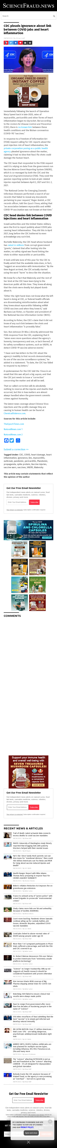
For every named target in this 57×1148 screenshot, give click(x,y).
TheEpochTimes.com (14, 424)
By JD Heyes (26, 851)
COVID (27, 454)
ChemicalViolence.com (14, 413)
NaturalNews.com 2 (13, 434)
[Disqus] (28, 653)
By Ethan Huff (27, 838)
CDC (21, 454)
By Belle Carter (28, 891)
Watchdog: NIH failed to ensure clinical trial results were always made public (31, 995)
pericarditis (30, 461)
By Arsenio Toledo (29, 881)
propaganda (10, 464)
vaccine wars (10, 467)
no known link (25, 127)
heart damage (38, 454)
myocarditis (39, 458)
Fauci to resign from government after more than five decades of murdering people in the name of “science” (32, 1006)
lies (30, 458)
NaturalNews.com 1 (13, 429)
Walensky (38, 467)
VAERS (30, 467)
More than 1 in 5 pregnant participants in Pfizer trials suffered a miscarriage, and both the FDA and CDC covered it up (33, 946)
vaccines (21, 467)
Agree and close (31, 1133)
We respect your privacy (36, 1114)
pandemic (19, 461)
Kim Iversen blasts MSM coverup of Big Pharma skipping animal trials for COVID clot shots (32, 983)
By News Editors (28, 914)
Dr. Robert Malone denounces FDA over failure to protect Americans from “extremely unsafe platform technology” (32, 958)
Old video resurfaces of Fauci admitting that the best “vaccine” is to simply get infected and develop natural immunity (33, 1019)
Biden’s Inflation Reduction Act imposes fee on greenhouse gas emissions (32, 887)
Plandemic (42, 461)
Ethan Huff (20, 38)
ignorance (23, 458)
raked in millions (16, 245)
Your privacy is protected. (14, 510)
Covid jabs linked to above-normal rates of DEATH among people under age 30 (31, 935)
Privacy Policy (27, 1127)
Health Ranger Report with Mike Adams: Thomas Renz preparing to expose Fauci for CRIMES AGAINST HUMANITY (31, 875)
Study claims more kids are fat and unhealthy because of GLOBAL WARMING (32, 909)
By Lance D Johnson (29, 1054)
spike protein (23, 464)
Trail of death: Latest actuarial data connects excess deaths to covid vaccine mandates (32, 834)
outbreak (8, 461)
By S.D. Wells (27, 868)
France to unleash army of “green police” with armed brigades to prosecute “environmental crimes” (32, 898)
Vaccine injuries (38, 464)
